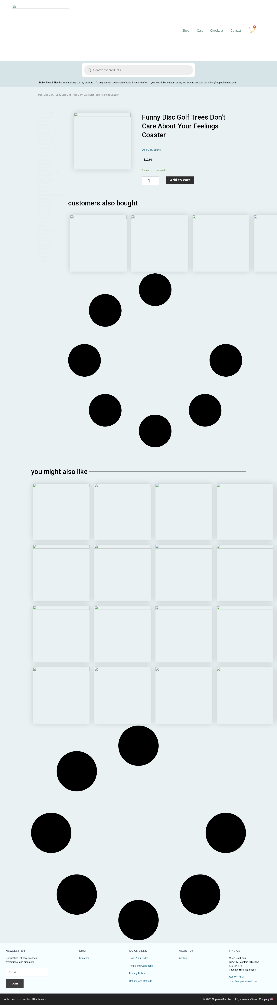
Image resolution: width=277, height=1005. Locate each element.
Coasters (84, 958)
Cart (200, 30)
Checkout (216, 30)
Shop (185, 30)
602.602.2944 (236, 977)
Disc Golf (48, 95)
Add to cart (180, 180)
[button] (50, 113)
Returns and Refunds (140, 981)
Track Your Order (138, 958)
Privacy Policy (137, 973)
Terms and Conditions (141, 966)
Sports (157, 150)
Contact (235, 30)
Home (39, 95)
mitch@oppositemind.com (243, 981)
